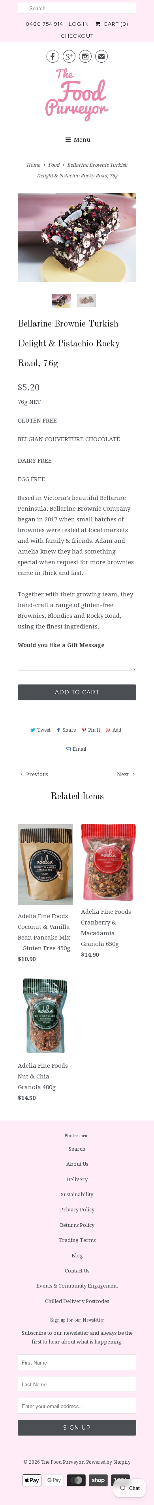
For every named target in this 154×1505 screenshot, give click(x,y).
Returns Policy (77, 1225)
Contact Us (77, 1271)
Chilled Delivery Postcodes (77, 1301)
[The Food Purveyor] (77, 97)
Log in (79, 24)
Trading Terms (77, 1240)
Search (77, 1149)
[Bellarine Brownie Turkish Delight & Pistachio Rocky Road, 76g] (77, 237)
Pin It (94, 730)
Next (123, 774)
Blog (77, 1256)
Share (69, 730)
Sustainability (77, 1194)
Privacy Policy (77, 1210)
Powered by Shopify (108, 1462)
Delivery (77, 1179)
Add (117, 730)
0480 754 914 (44, 24)
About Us (77, 1164)
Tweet (44, 730)
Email (79, 749)
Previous (36, 774)
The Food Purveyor (62, 1462)
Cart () (115, 24)
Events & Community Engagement (77, 1286)
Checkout (77, 36)
